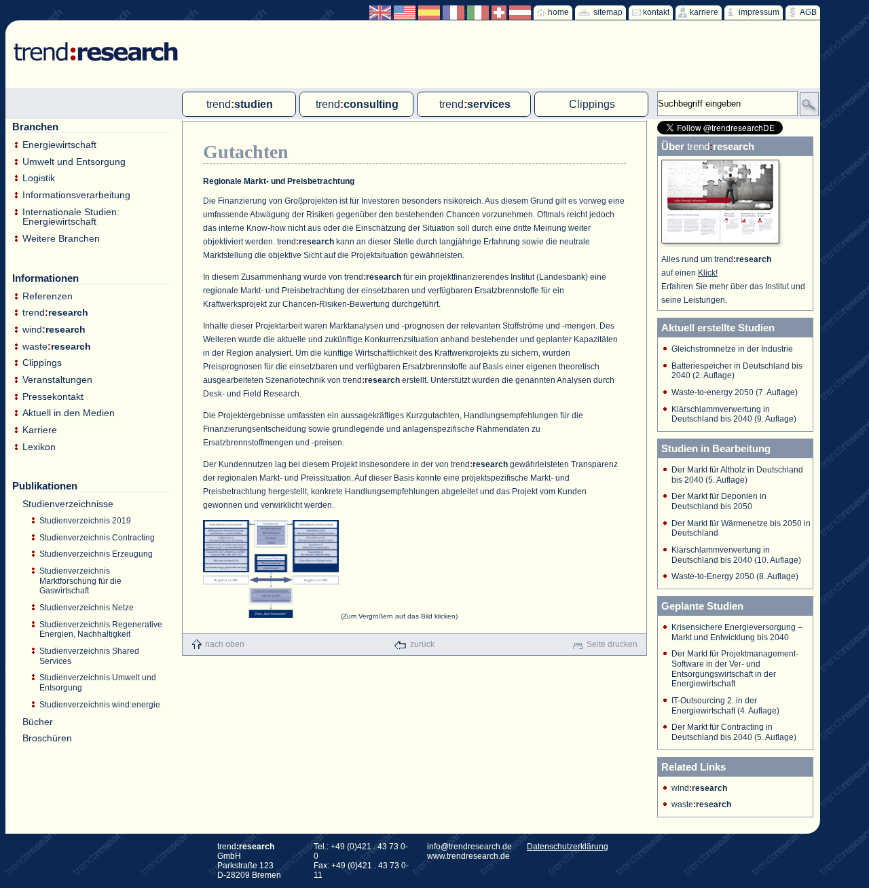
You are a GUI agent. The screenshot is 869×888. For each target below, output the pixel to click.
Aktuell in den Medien (68, 413)
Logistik (38, 178)
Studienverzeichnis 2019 (85, 520)
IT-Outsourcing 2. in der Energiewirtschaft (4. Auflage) (725, 706)
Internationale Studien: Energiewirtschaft (70, 217)
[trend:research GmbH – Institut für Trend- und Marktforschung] (89, 40)
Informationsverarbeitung (76, 195)
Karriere (39, 430)
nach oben (224, 644)
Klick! (708, 273)
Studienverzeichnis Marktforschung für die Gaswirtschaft (80, 580)
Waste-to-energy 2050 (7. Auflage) (734, 392)
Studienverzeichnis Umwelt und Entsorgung (97, 682)
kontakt (656, 12)
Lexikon (39, 447)
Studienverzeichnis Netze (86, 607)
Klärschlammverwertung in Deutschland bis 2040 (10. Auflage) (736, 555)
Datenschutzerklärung (567, 846)
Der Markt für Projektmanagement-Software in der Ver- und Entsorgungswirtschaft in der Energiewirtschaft (734, 668)
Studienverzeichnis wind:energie (99, 704)
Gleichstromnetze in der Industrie (732, 349)
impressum (759, 12)
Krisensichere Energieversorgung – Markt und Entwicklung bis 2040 (736, 632)
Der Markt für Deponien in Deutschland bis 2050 (718, 501)
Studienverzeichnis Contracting (97, 537)
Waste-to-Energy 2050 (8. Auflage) (734, 576)
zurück (422, 644)
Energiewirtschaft (59, 145)
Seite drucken (612, 644)
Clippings (42, 363)
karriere (704, 12)
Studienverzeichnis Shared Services (89, 656)
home (558, 12)
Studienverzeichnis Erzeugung (96, 554)
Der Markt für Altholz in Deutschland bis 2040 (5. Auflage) (737, 475)
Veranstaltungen (57, 380)
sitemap (608, 12)
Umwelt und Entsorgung (74, 162)
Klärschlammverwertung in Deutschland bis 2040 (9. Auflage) (733, 414)
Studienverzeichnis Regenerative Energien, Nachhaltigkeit (100, 630)
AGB (808, 12)
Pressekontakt (53, 397)
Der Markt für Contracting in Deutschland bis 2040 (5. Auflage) (733, 732)
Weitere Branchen (61, 239)
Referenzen (47, 296)
